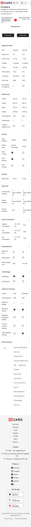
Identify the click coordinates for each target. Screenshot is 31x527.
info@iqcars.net (20, 450)
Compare (15, 433)
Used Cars (15, 427)
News (15, 439)
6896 (9, 450)
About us (15, 442)
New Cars (15, 424)
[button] (15, 45)
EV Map (15, 436)
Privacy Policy (8, 518)
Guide (15, 430)
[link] (15, 494)
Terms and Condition (21, 518)
